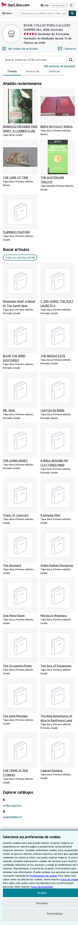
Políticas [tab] (54, 71)
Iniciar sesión (58, 5)
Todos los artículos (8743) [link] (20, 257)
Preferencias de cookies (44, 875)
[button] (71, 59)
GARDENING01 (12, 817)
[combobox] (44, 13)
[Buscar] (72, 13)
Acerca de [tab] (32, 71)
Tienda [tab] (12, 71)
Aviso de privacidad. (42, 886)
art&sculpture (12, 805)
